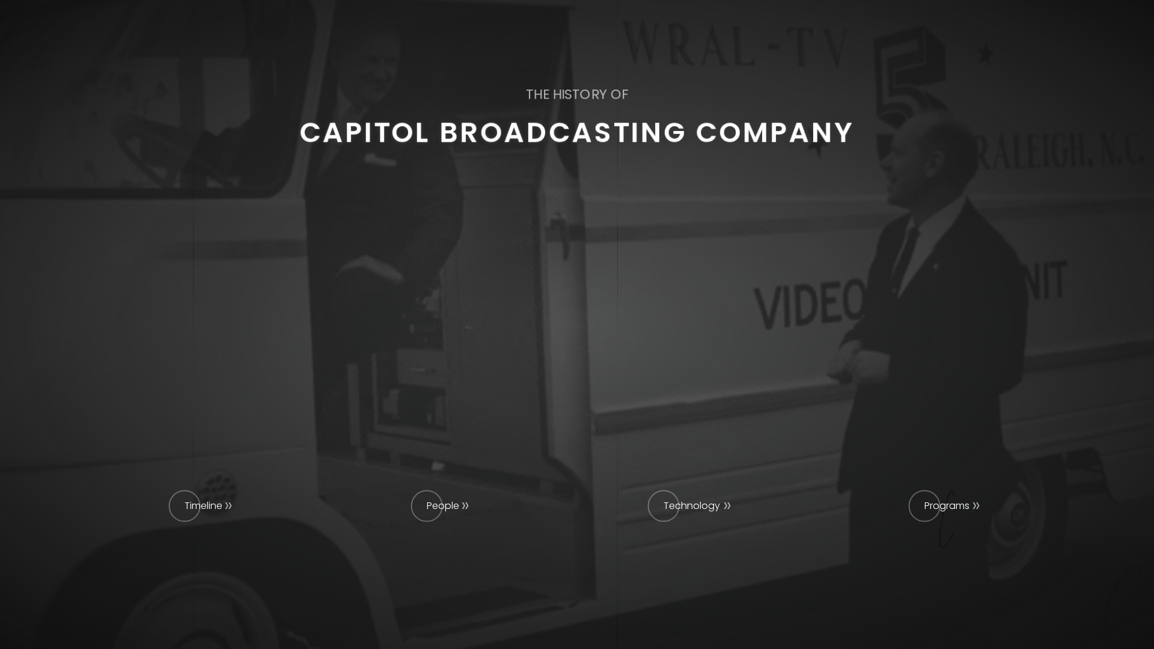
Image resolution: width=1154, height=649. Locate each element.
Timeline (203, 506)
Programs (946, 506)
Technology (692, 506)
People (443, 506)
